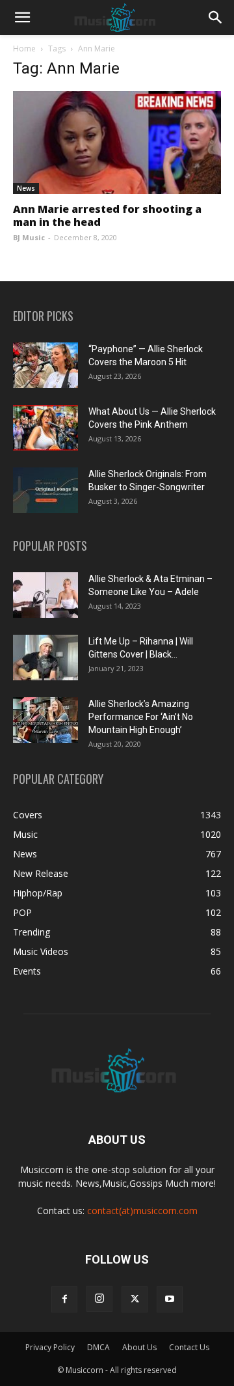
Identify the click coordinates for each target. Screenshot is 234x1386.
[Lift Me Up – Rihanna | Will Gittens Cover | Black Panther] (45, 657)
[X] (135, 1299)
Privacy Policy (50, 1347)
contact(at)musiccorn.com (142, 1210)
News (26, 188)
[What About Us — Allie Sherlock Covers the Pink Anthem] (45, 427)
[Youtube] (170, 1299)
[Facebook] (64, 1299)
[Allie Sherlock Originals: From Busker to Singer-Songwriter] (45, 490)
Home (24, 48)
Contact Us (189, 1347)
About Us (139, 1347)
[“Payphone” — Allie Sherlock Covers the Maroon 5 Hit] (45, 365)
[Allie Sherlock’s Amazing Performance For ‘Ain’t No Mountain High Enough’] (45, 720)
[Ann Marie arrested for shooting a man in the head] (117, 142)
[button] (22, 17)
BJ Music (29, 237)
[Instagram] (99, 1299)
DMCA (98, 1347)
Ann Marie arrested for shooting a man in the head (107, 215)
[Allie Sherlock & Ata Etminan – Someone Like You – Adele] (45, 595)
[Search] (216, 17)
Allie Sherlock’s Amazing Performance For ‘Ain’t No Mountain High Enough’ (140, 717)
